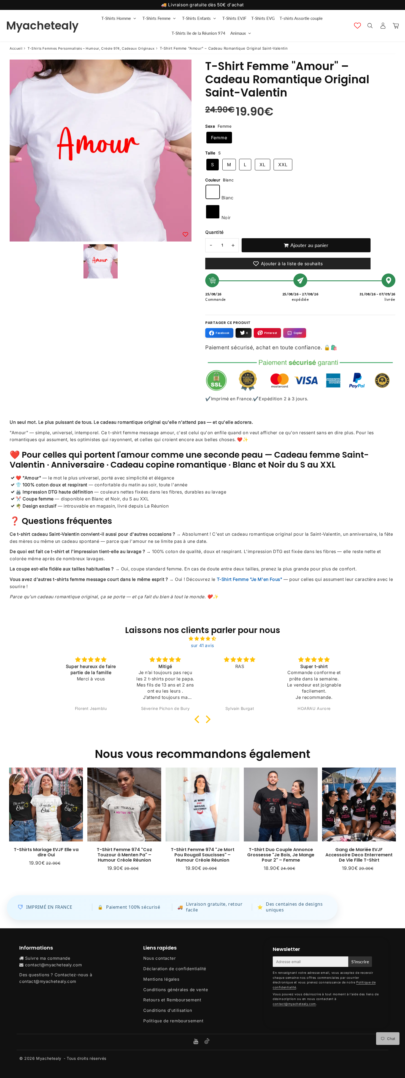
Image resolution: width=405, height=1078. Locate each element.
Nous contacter (159, 958)
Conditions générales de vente (175, 989)
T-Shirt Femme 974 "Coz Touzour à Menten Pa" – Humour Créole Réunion (124, 854)
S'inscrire (360, 961)
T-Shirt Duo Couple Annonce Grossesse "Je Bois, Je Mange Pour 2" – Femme (280, 854)
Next (391, 822)
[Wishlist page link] (357, 25)
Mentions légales (161, 979)
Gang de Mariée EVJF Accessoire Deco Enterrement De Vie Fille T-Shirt (359, 854)
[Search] (370, 25)
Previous (13, 822)
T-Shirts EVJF (234, 18)
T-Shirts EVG (263, 18)
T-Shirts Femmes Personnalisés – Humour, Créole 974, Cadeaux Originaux (91, 48)
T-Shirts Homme (116, 18)
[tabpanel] (100, 261)
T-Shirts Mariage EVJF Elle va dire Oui (46, 852)
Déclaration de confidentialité (174, 968)
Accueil (16, 48)
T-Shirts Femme (156, 18)
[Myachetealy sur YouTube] (196, 1041)
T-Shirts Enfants (196, 18)
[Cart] (396, 25)
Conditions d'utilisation (167, 1010)
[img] (202, 638)
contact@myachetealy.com (53, 964)
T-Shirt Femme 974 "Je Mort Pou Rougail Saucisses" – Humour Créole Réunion (202, 854)
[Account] (383, 25)
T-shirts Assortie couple (301, 18)
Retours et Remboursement (172, 999)
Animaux (238, 33)
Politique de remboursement (173, 1020)
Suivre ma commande (48, 958)
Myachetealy (42, 25)
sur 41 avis (202, 645)
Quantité (214, 232)
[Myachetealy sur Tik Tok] (207, 1042)
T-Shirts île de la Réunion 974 (198, 33)
